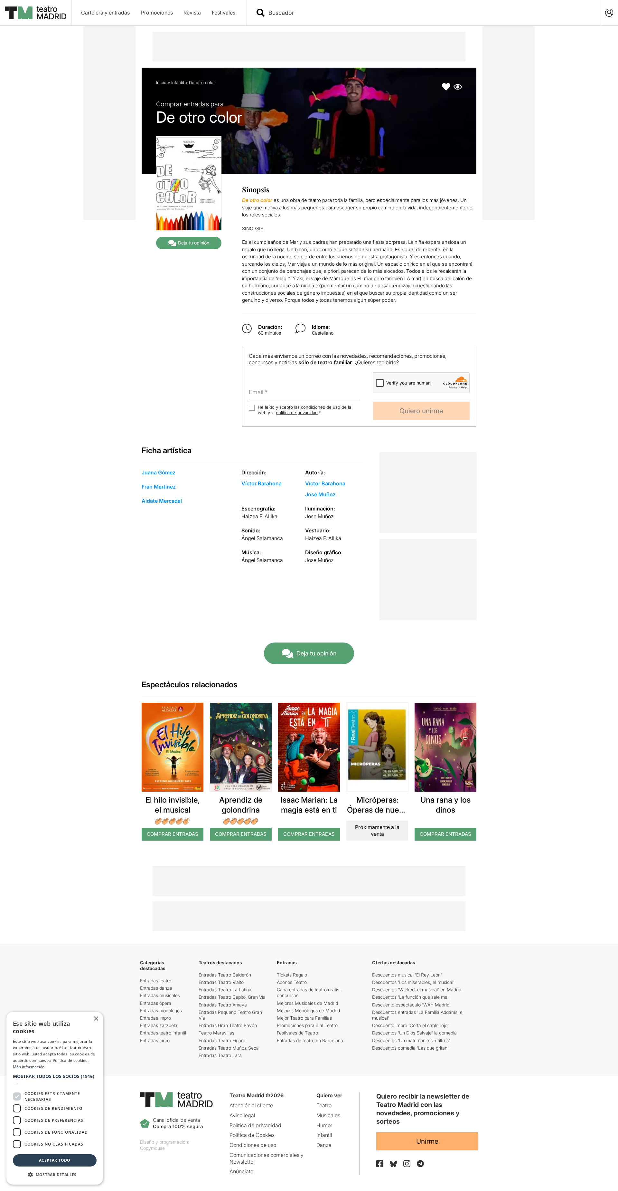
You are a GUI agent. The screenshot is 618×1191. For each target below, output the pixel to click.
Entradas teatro (155, 980)
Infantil (177, 82)
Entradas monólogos (161, 1010)
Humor (324, 1125)
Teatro (324, 1105)
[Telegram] (420, 1163)
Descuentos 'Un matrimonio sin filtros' (411, 1040)
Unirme (427, 1141)
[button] (55, 1079)
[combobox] (429, 13)
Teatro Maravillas (216, 1032)
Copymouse (152, 1148)
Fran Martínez (159, 486)
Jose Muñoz (320, 494)
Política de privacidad (255, 1125)
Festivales (223, 12)
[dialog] (54, 1098)
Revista (192, 12)
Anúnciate (241, 1171)
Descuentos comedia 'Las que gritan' (410, 1048)
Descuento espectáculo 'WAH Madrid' (411, 1004)
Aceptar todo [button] (54, 1160)
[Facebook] (379, 1163)
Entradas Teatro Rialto (221, 982)
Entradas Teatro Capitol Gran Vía (232, 997)
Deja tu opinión (193, 242)
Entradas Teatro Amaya (223, 1004)
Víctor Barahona (261, 483)
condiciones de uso (320, 407)
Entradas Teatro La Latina (225, 989)
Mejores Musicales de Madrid (307, 1003)
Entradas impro (155, 1018)
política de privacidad (297, 412)
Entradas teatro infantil (163, 1032)
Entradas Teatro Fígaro (222, 1040)
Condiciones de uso (252, 1145)
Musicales (328, 1115)
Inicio (161, 82)
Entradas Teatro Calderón (225, 974)
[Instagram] (406, 1163)
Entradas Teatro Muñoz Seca (229, 1048)
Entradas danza (156, 988)
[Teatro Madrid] (35, 12)
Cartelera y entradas (105, 12)
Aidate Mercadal (162, 501)
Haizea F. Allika (259, 516)
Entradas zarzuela (158, 1025)
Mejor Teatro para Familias (304, 1018)
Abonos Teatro (292, 982)
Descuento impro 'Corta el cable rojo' (410, 1025)
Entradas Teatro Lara (220, 1055)
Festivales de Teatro (297, 1032)
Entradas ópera (155, 1003)
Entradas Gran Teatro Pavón (228, 1025)
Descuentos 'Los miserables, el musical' (413, 982)
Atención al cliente (251, 1105)
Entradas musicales (160, 995)
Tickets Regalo (292, 974)
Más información (29, 1067)
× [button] (95, 1018)
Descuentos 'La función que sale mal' (411, 997)
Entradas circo (155, 1040)
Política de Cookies (252, 1135)
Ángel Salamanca (262, 538)
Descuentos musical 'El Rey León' (407, 974)
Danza (324, 1145)
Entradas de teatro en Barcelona (310, 1040)
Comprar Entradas (172, 834)
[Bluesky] (393, 1164)
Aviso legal (242, 1115)
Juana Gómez (158, 472)
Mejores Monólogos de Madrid (308, 1010)
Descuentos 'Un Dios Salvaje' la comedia (414, 1032)
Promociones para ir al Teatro (307, 1025)
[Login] (609, 13)
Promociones (157, 12)
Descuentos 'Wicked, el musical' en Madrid (416, 989)
